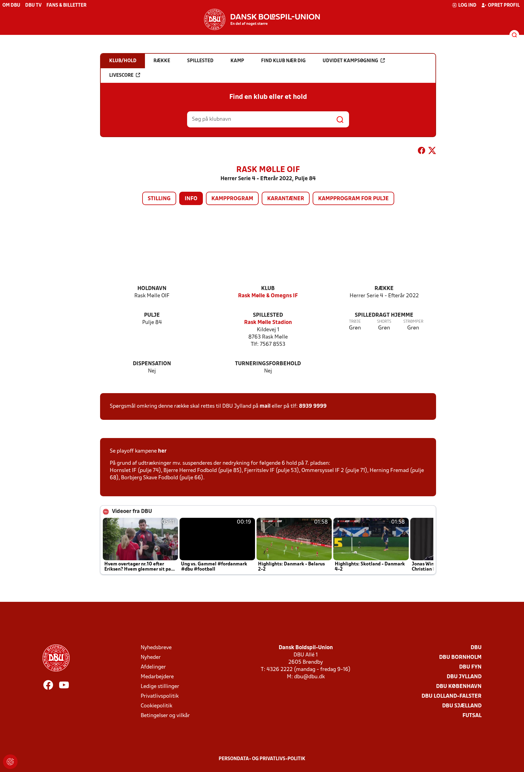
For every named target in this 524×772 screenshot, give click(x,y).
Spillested (268, 315)
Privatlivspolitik (160, 696)
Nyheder (151, 657)
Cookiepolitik (156, 706)
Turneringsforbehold (268, 363)
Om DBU (11, 5)
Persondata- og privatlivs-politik (262, 759)
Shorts (384, 322)
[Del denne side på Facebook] (421, 152)
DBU (476, 647)
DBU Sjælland (462, 706)
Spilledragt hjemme (384, 315)
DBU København (459, 686)
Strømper (413, 322)
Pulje (152, 315)
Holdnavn (151, 288)
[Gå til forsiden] (262, 19)
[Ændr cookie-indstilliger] (10, 761)
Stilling (159, 198)
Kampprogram (232, 198)
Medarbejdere (157, 676)
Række (384, 288)
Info (191, 198)
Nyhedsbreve (156, 647)
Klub (268, 288)
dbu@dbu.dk (309, 676)
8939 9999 (313, 406)
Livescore (121, 75)
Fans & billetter (66, 5)
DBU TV (33, 5)
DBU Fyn (470, 667)
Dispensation (152, 363)
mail (265, 406)
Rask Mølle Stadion (268, 322)
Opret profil (504, 5)
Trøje (355, 322)
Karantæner (285, 198)
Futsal (472, 715)
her (162, 451)
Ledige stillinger (160, 686)
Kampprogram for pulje (353, 198)
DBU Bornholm (460, 657)
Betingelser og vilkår (165, 715)
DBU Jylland (464, 676)
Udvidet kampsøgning (350, 61)
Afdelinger (153, 667)
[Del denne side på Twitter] (432, 152)
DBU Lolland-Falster (452, 696)
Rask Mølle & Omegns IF (268, 295)
